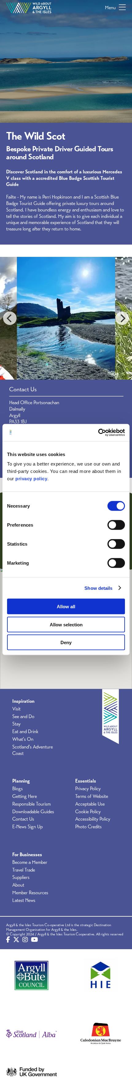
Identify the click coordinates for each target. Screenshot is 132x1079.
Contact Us (23, 819)
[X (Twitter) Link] (16, 940)
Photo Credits (88, 827)
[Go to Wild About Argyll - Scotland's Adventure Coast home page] (28, 7)
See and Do (23, 717)
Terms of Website (91, 796)
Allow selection (66, 624)
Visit (16, 709)
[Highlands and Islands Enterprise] (100, 975)
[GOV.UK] (31, 1071)
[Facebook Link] (8, 940)
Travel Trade (23, 870)
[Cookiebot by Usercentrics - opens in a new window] (98, 433)
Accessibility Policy (92, 819)
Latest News (23, 900)
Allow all (66, 606)
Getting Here (24, 796)
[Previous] (10, 318)
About (18, 885)
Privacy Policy (88, 789)
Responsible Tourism (31, 804)
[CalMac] (100, 1034)
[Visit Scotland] (31, 1034)
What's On (22, 739)
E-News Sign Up (27, 827)
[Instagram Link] (25, 940)
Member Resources (30, 893)
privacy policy (31, 478)
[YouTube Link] (34, 940)
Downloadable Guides (33, 812)
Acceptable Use (90, 804)
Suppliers (20, 877)
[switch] (116, 525)
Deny (66, 642)
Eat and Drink (25, 732)
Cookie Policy (88, 812)
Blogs (17, 789)
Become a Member (29, 862)
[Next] (122, 318)
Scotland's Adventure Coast (32, 750)
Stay (16, 724)
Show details (98, 587)
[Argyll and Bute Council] (31, 975)
